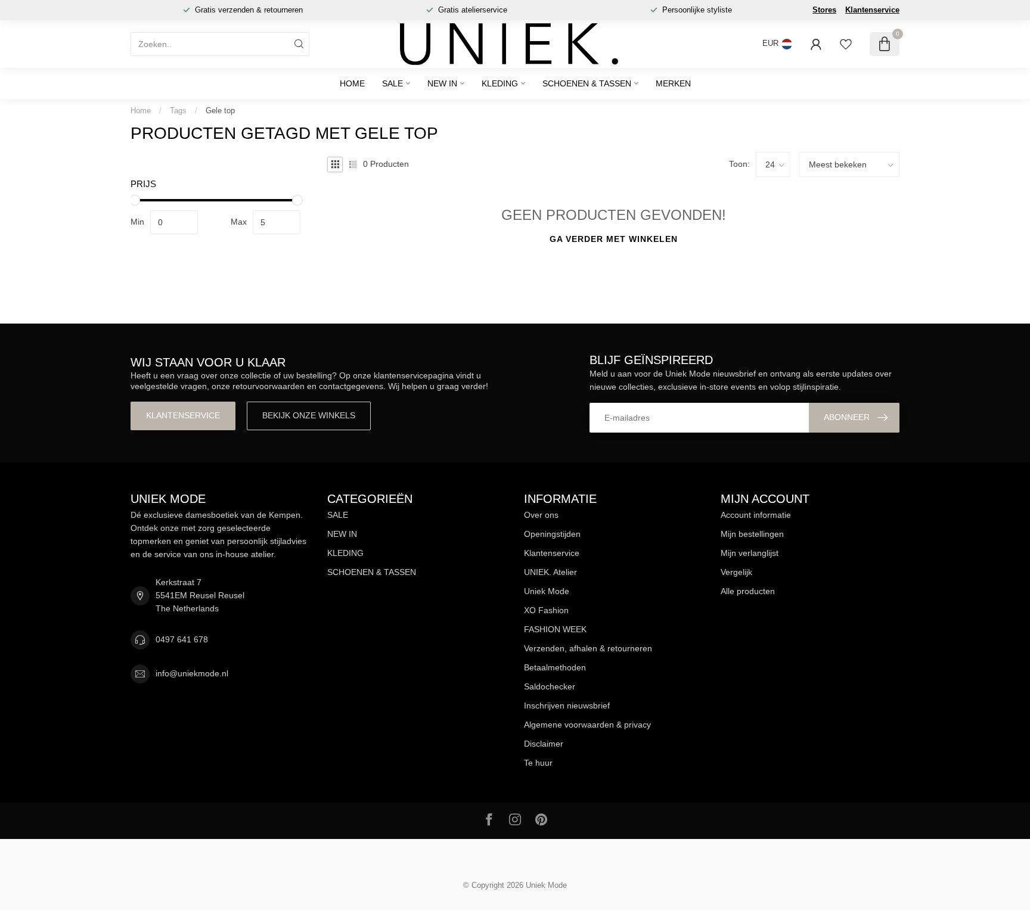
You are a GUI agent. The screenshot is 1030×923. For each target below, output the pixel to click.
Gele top (220, 110)
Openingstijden (552, 534)
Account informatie (756, 515)
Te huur (538, 762)
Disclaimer (543, 743)
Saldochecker (549, 686)
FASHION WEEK (555, 629)
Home (352, 83)
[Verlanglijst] (846, 44)
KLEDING (500, 83)
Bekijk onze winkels (308, 415)
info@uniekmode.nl (192, 673)
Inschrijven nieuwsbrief (567, 705)
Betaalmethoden (555, 667)
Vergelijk (736, 572)
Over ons (541, 515)
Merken (673, 83)
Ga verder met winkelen (614, 239)
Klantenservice (872, 9)
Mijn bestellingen (752, 534)
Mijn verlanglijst (749, 553)
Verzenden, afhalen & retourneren (588, 648)
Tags (178, 110)
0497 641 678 (182, 639)
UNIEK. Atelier (550, 572)
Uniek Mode (546, 591)
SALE (392, 83)
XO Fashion (546, 610)
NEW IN (442, 83)
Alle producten (748, 591)
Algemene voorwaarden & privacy (587, 724)
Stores (824, 9)
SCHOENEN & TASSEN (586, 83)
